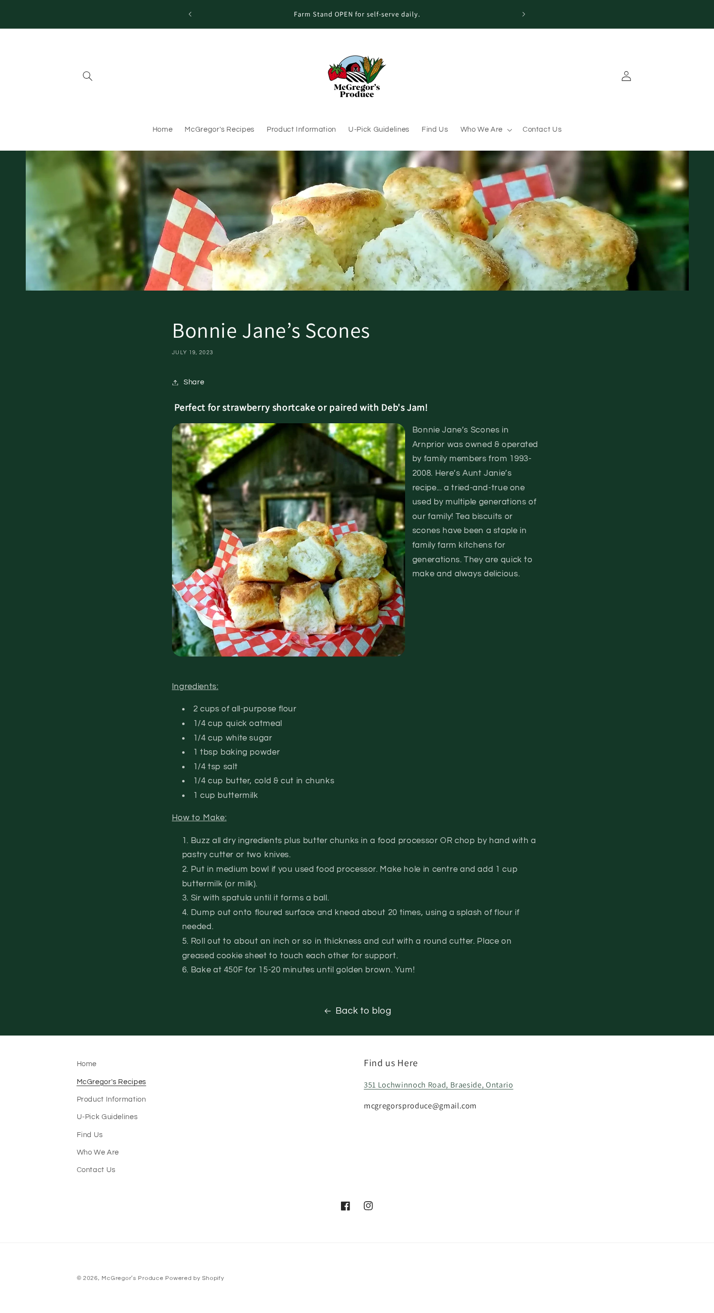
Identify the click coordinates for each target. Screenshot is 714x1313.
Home (87, 1064)
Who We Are (98, 1152)
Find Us (90, 1135)
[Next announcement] (523, 14)
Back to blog (363, 1011)
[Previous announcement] (190, 14)
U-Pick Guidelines (107, 1117)
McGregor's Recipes (111, 1082)
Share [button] (194, 382)
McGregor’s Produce (132, 1278)
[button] (88, 76)
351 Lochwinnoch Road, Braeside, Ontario (438, 1084)
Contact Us (96, 1170)
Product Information (111, 1099)
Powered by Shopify (194, 1278)
